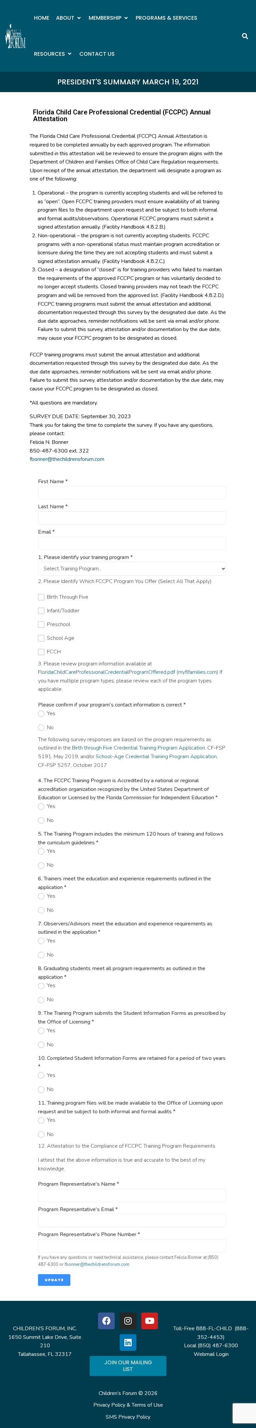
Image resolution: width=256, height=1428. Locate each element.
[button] (69, 18)
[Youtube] (149, 1321)
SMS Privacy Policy (128, 1417)
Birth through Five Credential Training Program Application (138, 748)
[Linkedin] (128, 1342)
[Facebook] (106, 1321)
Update (54, 1279)
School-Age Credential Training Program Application (156, 756)
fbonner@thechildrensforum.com (67, 459)
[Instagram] (128, 1321)
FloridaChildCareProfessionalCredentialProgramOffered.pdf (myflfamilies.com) (128, 672)
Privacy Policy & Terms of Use (128, 1405)
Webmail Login (211, 1354)
